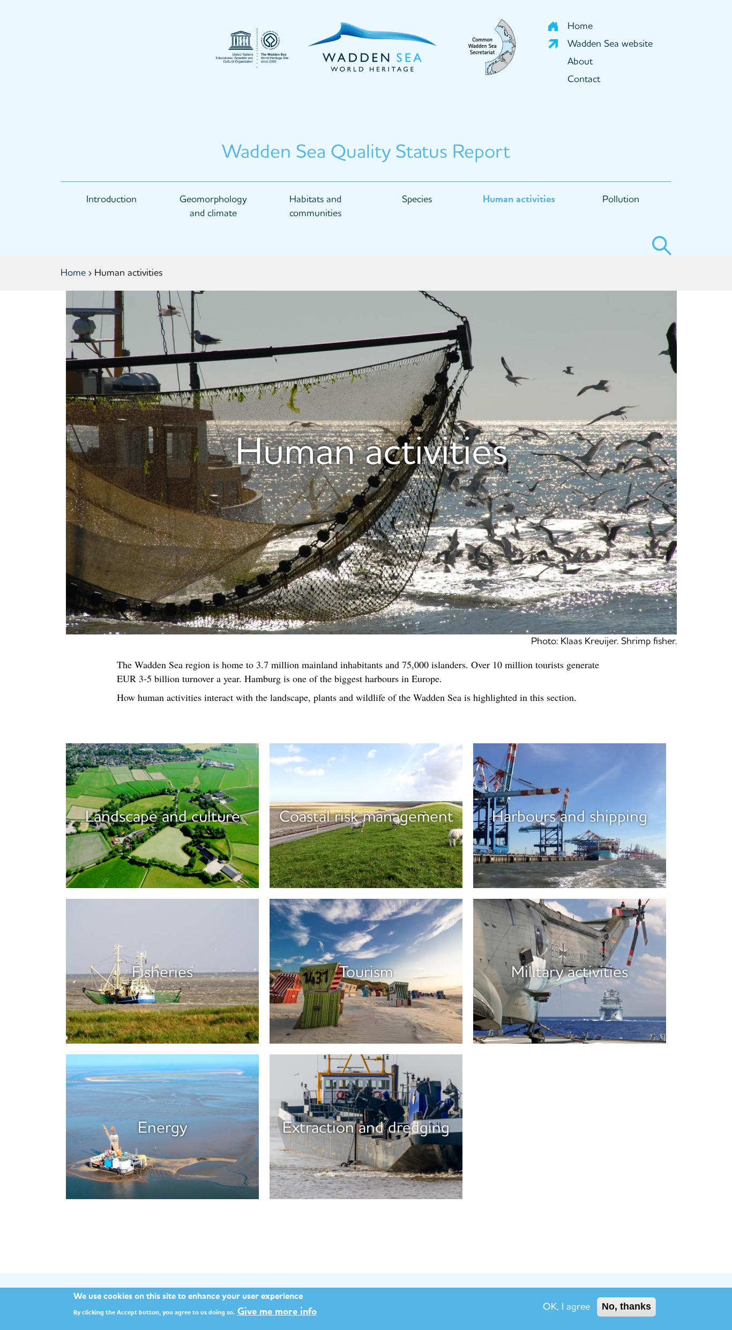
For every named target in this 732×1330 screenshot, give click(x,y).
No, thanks (626, 1306)
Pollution (620, 199)
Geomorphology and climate (213, 206)
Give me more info (277, 1311)
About (580, 61)
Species (417, 199)
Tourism (366, 971)
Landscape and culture (162, 816)
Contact (583, 79)
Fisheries (162, 971)
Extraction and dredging (366, 1127)
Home (580, 26)
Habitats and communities (315, 206)
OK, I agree (566, 1306)
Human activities (519, 199)
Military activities (569, 971)
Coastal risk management (366, 816)
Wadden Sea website (610, 43)
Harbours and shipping (569, 816)
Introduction (111, 199)
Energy (162, 1127)
